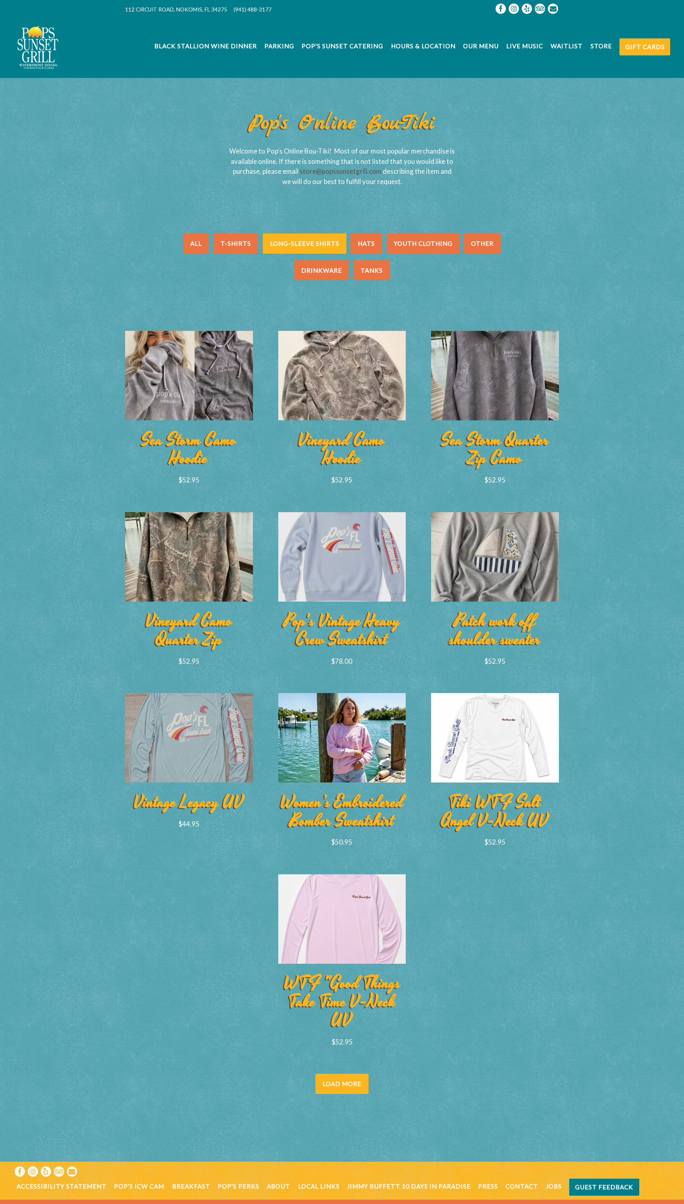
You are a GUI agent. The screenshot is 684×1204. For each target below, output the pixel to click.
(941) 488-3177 (253, 9)
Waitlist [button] (567, 45)
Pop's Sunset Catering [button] (342, 45)
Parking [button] (279, 45)
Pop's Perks (238, 1186)
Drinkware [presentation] (321, 270)
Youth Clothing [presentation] (423, 243)
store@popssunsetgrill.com (341, 171)
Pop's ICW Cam (139, 1186)
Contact (521, 1186)
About (278, 1186)
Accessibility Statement (61, 1186)
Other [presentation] (482, 243)
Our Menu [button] (481, 45)
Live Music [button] (524, 45)
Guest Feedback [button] (604, 1187)
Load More (346, 1083)
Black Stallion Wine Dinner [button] (205, 45)
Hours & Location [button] (423, 45)
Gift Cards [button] (645, 46)
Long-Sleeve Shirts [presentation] (304, 243)
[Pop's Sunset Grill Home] (56, 47)
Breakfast (191, 1186)
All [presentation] (196, 243)
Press (488, 1186)
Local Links (319, 1186)
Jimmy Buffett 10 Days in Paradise (409, 1186)
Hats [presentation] (366, 243)
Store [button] (601, 45)
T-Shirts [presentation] (235, 243)
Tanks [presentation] (372, 270)
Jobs (554, 1186)
